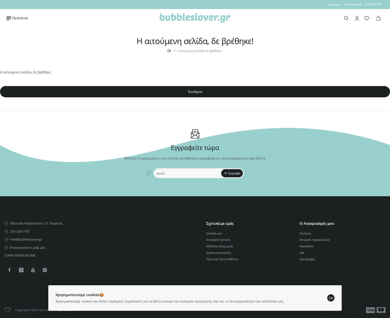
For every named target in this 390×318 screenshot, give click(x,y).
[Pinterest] (45, 270)
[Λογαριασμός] (357, 18)
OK (331, 298)
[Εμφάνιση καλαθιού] (378, 18)
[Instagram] (21, 270)
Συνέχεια (195, 91)
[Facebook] (9, 270)
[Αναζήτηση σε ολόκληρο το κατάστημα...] (346, 18)
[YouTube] (33, 270)
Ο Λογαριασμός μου (316, 223)
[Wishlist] (367, 18)
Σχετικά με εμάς (220, 223)
